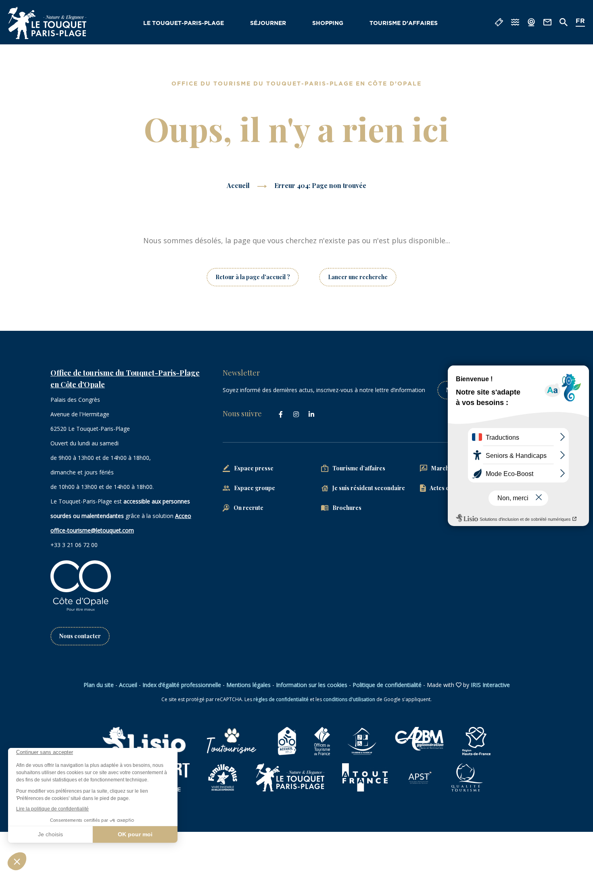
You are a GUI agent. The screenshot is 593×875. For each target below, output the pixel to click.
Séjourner (268, 23)
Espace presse (254, 468)
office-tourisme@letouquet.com (92, 530)
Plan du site (99, 685)
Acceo (183, 516)
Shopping (327, 23)
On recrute (248, 508)
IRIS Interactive (490, 685)
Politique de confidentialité (387, 685)
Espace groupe (254, 488)
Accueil (238, 185)
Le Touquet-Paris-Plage (183, 23)
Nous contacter (80, 636)
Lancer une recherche (358, 277)
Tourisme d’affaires (404, 23)
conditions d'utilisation (349, 699)
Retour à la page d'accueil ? (252, 277)
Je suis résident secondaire (368, 488)
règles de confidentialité (281, 699)
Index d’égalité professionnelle (181, 685)
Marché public (450, 468)
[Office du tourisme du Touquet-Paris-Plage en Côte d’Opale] (47, 23)
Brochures (346, 508)
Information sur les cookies (311, 685)
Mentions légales (248, 685)
